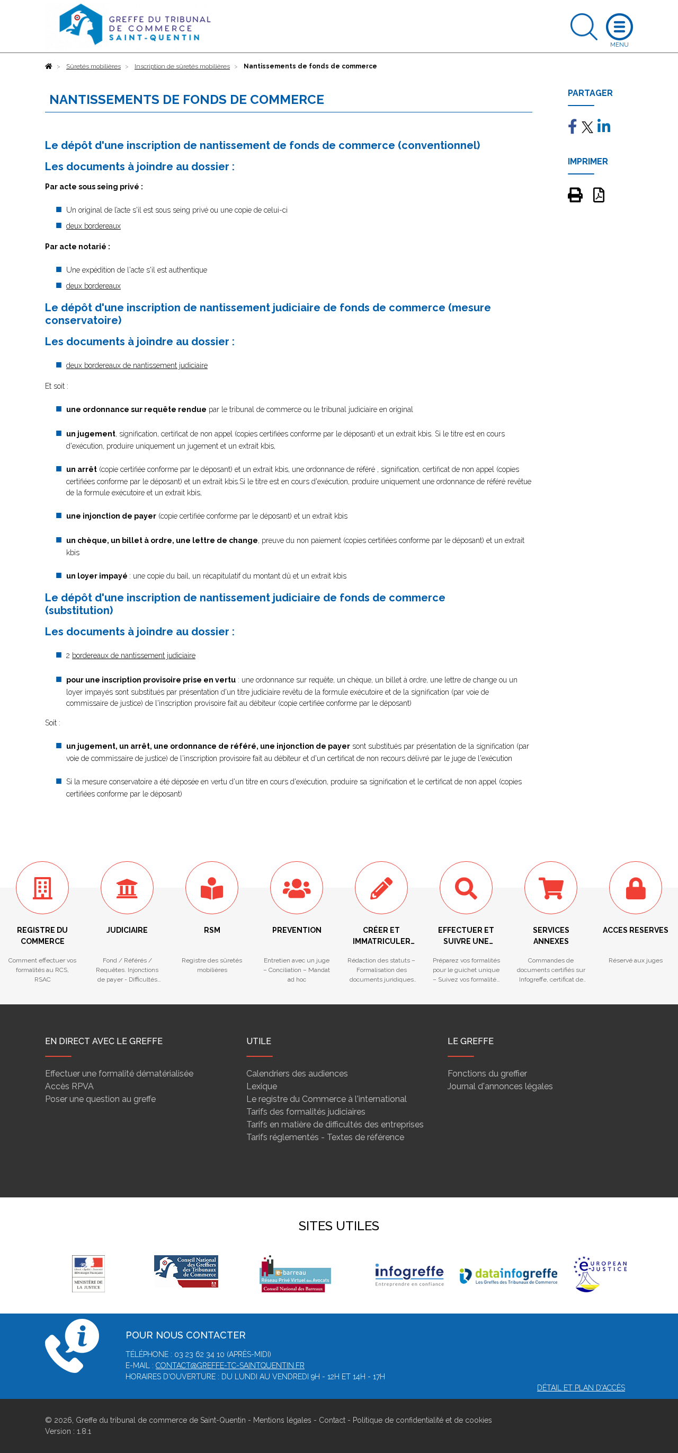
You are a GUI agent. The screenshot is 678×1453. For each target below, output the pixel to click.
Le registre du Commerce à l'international (326, 1099)
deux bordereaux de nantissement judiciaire (137, 365)
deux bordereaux (93, 226)
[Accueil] (48, 66)
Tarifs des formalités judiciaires (305, 1112)
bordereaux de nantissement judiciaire (133, 655)
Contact (332, 1420)
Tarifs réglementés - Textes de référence (325, 1137)
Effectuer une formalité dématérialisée (119, 1074)
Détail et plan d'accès (581, 1388)
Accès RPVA (69, 1086)
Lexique (261, 1086)
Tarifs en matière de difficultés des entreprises (335, 1124)
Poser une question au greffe (100, 1099)
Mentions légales (282, 1420)
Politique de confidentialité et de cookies (422, 1420)
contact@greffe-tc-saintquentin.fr (230, 1365)
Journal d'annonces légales (500, 1086)
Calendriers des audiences (297, 1074)
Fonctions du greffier (487, 1074)
